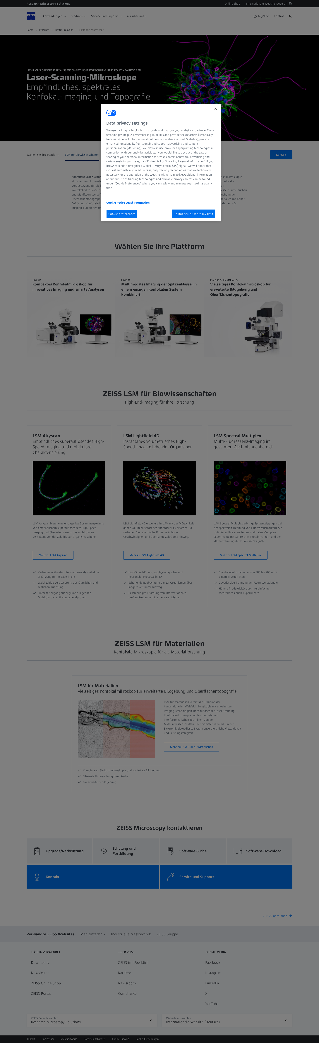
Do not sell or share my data (193, 214)
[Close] (216, 109)
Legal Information (138, 202)
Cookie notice (116, 202)
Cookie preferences (121, 214)
